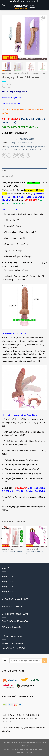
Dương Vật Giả (38, 73)
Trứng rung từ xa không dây (35, 552)
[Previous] (6, 37)
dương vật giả (32, 147)
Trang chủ (6, 73)
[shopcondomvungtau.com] (24, 6)
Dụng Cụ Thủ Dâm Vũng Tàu (15, 147)
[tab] (24, 171)
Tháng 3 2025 (8, 586)
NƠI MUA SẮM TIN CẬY (13, 607)
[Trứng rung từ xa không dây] (36, 536)
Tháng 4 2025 (8, 581)
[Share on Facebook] (9, 155)
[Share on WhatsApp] (4, 155)
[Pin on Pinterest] (23, 155)
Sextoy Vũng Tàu (21, 73)
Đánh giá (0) (7, 176)
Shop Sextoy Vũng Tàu (33, 149)
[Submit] (44, 660)
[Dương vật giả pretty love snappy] (12, 536)
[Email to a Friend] (18, 155)
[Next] (43, 37)
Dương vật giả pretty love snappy (12, 552)
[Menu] (4, 6)
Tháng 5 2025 (8, 576)
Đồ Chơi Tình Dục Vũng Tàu (15, 149)
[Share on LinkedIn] (28, 155)
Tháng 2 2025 (8, 591)
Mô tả (4, 171)
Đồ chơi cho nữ (27, 143)
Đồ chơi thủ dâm (33, 183)
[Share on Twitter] (14, 155)
